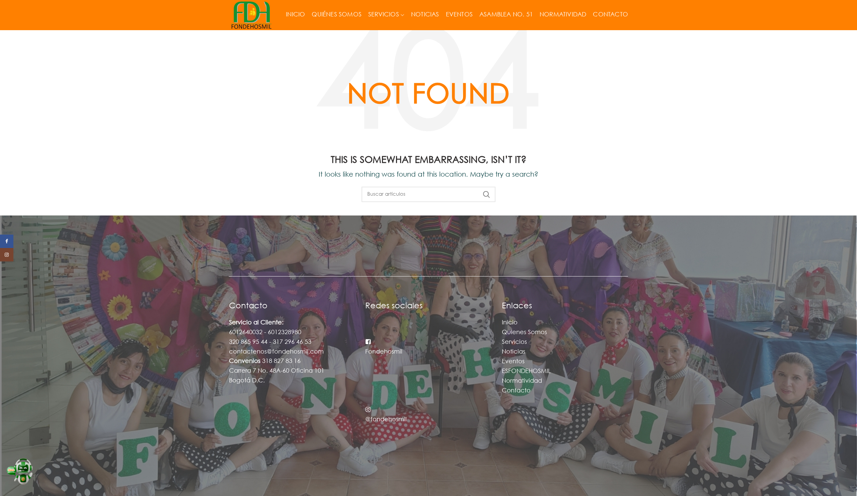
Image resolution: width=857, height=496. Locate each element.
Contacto (516, 391)
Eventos (513, 362)
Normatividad (522, 381)
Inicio (510, 323)
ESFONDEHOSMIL (526, 371)
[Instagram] (6, 254)
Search (486, 194)
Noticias (513, 352)
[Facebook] (6, 241)
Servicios (514, 342)
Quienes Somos (524, 332)
